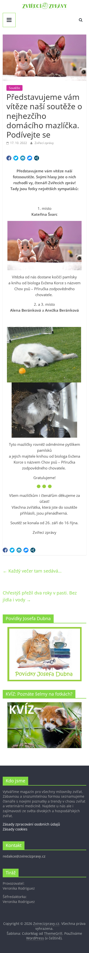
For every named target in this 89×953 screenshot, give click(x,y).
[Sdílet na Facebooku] (8, 158)
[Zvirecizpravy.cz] (44, 5)
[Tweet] (15, 158)
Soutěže (14, 88)
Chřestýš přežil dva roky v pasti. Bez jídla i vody (40, 596)
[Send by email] (22, 158)
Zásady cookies (15, 829)
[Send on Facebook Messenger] (29, 158)
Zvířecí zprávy (44, 143)
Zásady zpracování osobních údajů (31, 824)
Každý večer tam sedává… (32, 571)
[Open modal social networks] (36, 158)
